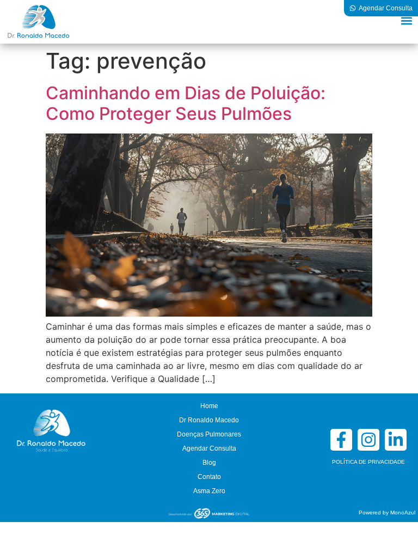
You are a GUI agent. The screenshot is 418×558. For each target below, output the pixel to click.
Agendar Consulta (209, 448)
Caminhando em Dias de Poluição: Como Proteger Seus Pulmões (185, 103)
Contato (209, 477)
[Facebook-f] (341, 440)
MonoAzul (402, 512)
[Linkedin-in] (396, 440)
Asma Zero (209, 491)
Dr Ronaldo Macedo (209, 420)
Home (209, 406)
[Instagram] (368, 440)
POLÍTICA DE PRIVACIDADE (368, 462)
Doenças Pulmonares (209, 434)
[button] (406, 20)
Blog (209, 462)
